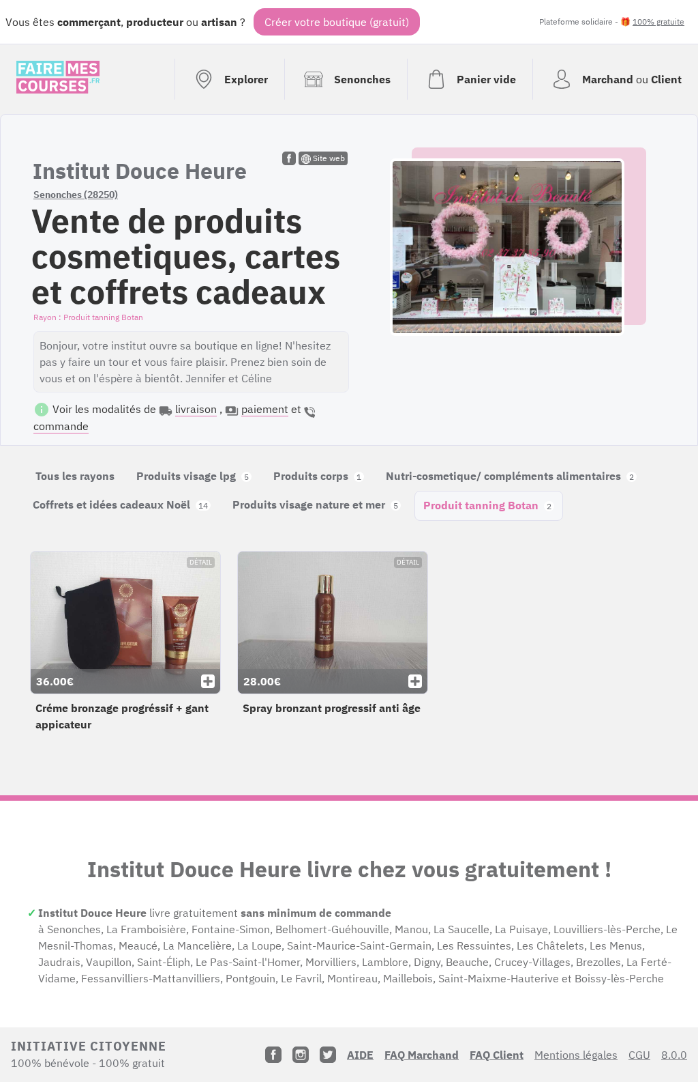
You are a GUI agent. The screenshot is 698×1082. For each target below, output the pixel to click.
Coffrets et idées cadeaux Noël (120, 504)
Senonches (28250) (75, 194)
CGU (639, 1055)
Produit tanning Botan (487, 505)
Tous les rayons (75, 476)
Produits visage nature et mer (315, 504)
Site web (328, 158)
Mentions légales (576, 1055)
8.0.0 (674, 1055)
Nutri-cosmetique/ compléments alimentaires (510, 476)
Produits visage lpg (192, 476)
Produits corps (317, 476)
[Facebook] (273, 1055)
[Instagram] (300, 1055)
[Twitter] (328, 1055)
